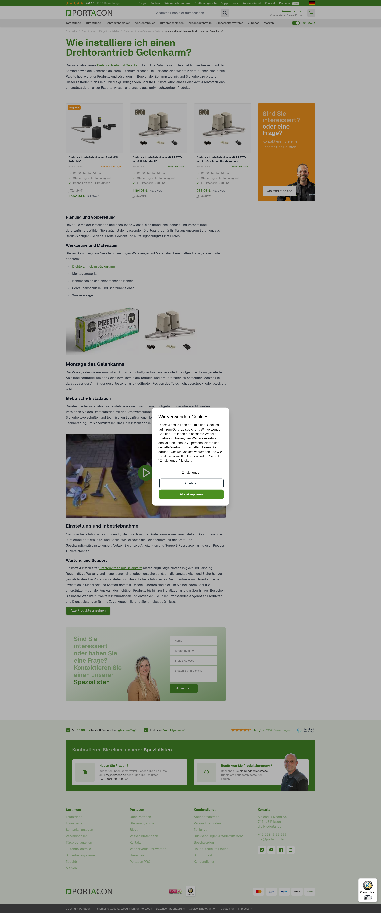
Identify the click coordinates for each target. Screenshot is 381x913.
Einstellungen (191, 472)
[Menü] (374, 880)
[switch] (368, 897)
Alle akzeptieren (191, 494)
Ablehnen (191, 483)
